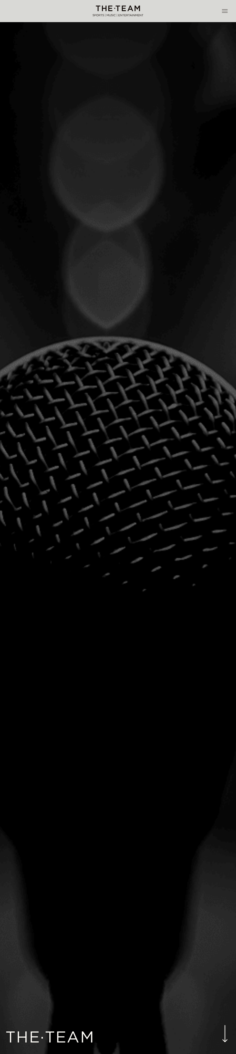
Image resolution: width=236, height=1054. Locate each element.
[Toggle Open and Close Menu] (224, 11)
